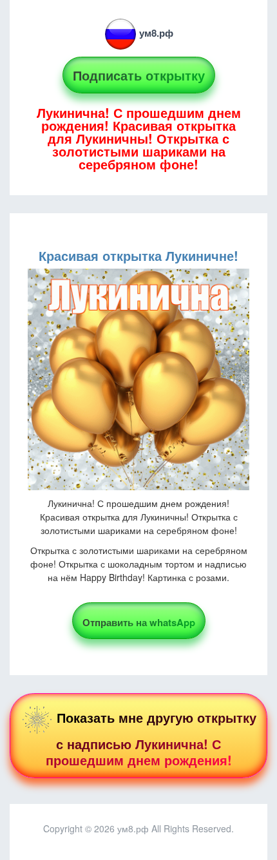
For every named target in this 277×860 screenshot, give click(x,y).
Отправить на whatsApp (138, 622)
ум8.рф (156, 33)
